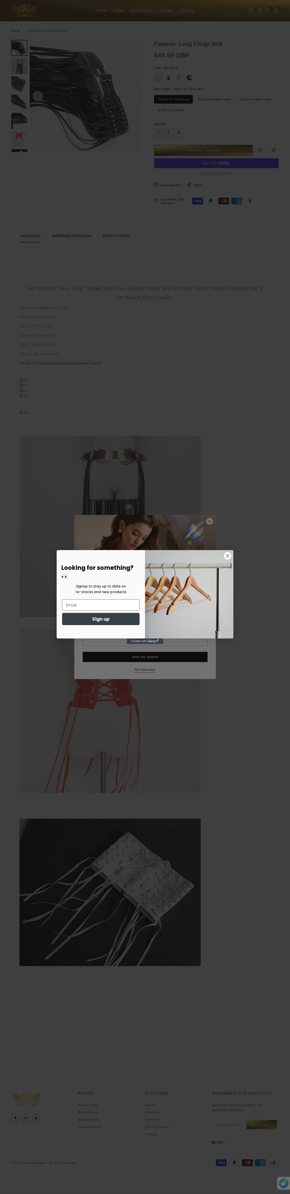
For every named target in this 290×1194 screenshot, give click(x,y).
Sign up (101, 619)
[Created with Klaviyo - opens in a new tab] (145, 641)
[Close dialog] (228, 556)
